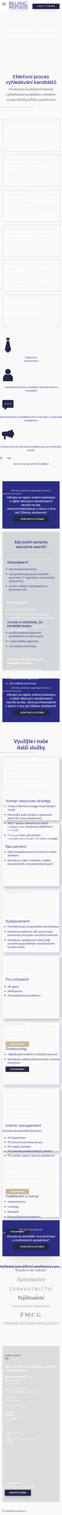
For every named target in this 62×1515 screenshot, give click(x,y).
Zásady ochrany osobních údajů (20, 1486)
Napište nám (18, 1492)
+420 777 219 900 (46, 6)
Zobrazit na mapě (9, 1442)
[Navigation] (4, 4)
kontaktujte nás (32, 519)
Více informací (17, 1044)
